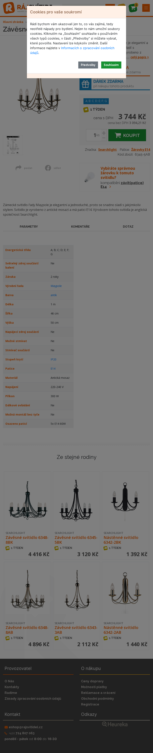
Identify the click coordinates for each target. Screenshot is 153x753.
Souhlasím (111, 64)
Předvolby (88, 64)
